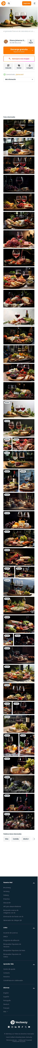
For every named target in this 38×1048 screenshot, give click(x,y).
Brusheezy (7, 984)
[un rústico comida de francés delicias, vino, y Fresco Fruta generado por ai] (18, 183)
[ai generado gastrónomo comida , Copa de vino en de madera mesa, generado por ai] (18, 634)
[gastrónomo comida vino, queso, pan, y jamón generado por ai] (18, 918)
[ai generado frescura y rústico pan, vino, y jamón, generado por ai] (14, 456)
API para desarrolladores (12, 1003)
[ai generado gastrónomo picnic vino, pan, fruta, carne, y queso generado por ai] (18, 390)
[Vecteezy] (3, 3)
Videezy (6, 992)
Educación (7, 999)
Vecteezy (6, 988)
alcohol (26, 936)
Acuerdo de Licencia (10, 1029)
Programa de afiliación (11, 1037)
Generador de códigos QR (12, 1017)
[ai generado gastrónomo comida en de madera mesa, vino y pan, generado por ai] (7, 768)
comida (16, 936)
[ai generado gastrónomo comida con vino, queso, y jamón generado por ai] (18, 556)
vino (6, 936)
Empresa (6, 996)
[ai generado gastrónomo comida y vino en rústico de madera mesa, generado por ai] (18, 862)
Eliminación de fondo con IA (13, 1013)
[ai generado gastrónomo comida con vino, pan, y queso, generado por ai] (10, 841)
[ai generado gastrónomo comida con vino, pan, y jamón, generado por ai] (8, 607)
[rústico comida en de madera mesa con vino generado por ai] (18, 537)
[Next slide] (29, 935)
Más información (10, 78)
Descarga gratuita (19, 50)
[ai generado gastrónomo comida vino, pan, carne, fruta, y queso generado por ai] (18, 671)
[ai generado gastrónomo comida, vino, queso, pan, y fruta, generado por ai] (8, 687)
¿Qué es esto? (20, 74)
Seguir (31, 43)
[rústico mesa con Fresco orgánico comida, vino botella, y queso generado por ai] (18, 715)
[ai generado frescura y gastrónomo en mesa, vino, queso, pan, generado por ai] (10, 818)
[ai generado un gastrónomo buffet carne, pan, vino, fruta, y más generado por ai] (18, 734)
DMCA (5, 1033)
